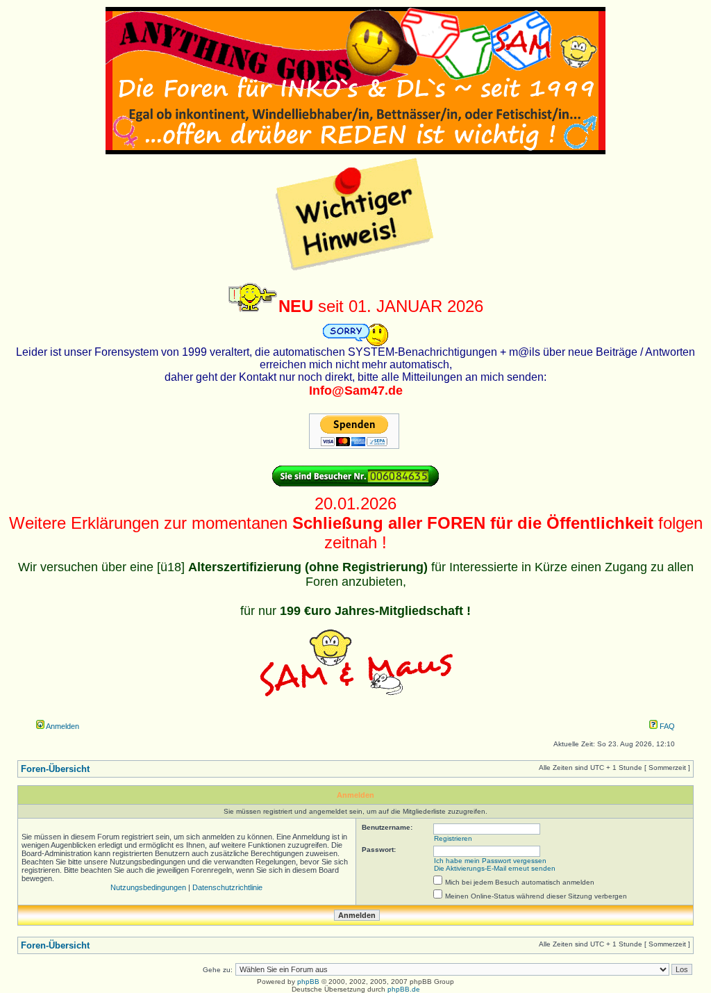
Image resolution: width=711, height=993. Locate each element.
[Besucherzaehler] (355, 484)
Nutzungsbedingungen (148, 887)
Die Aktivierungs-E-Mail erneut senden (494, 868)
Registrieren (453, 838)
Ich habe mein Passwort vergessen (490, 860)
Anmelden (61, 726)
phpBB (308, 981)
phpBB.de (403, 989)
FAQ (666, 726)
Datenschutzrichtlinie (227, 887)
